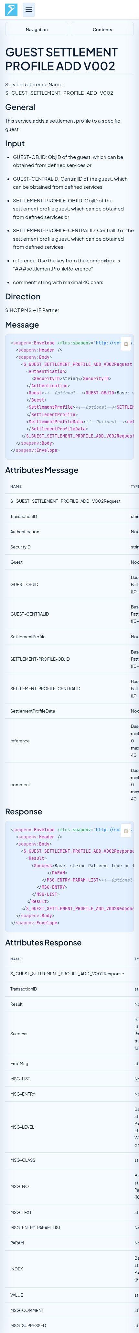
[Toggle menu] (29, 10)
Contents (102, 29)
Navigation (37, 29)
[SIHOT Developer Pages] (11, 10)
